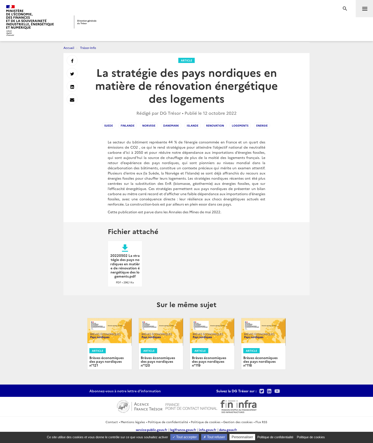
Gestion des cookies (238, 422)
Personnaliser (242, 437)
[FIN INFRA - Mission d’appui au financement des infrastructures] (238, 406)
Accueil (68, 48)
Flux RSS (261, 422)
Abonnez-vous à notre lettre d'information (125, 391)
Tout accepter (186, 437)
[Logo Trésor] (85, 22)
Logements (240, 125)
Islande (192, 125)
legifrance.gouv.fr (183, 429)
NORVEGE (148, 125)
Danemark (171, 125)
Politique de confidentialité (168, 422)
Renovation (215, 125)
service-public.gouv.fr (151, 429)
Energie (262, 125)
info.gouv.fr (207, 429)
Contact (112, 422)
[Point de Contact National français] (191, 406)
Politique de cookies (205, 422)
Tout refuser (215, 437)
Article (186, 60)
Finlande (127, 125)
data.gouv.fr (228, 429)
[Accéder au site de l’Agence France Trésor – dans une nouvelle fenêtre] (139, 406)
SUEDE (108, 125)
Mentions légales (133, 422)
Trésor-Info (88, 48)
